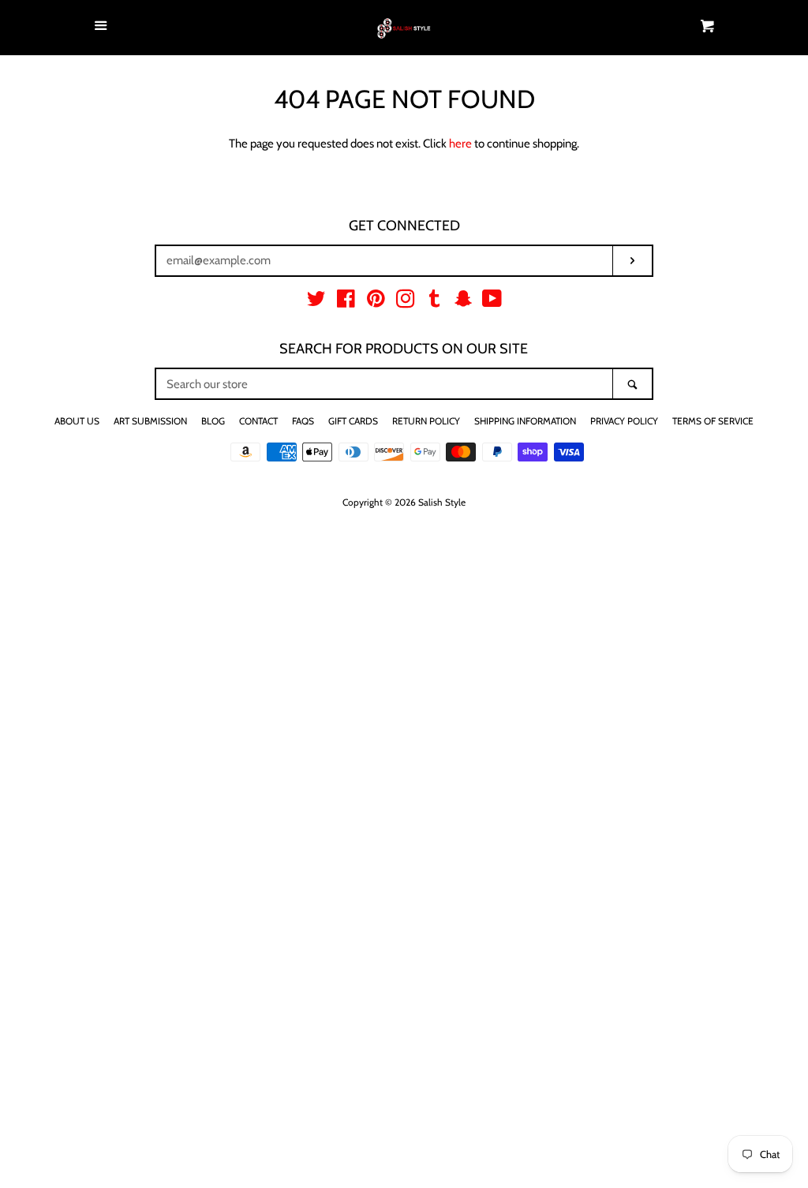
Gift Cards (353, 421)
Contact (258, 421)
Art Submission (150, 421)
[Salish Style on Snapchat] (463, 302)
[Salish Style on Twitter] (316, 302)
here (460, 143)
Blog (213, 421)
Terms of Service (713, 421)
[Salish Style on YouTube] (492, 302)
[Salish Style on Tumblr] (434, 302)
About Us (76, 421)
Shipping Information (525, 421)
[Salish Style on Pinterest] (376, 302)
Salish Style (442, 502)
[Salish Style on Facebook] (346, 302)
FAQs (303, 421)
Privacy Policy (624, 421)
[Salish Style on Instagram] (405, 302)
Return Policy (426, 421)
